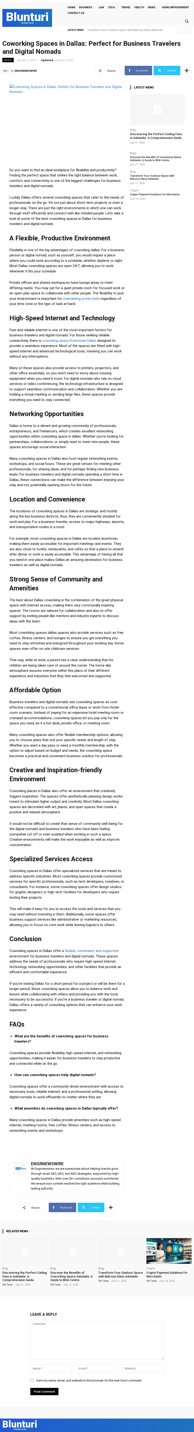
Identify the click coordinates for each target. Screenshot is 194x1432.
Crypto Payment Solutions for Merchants (112, 30)
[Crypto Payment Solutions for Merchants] (169, 1251)
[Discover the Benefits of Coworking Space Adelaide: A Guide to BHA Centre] (73, 1251)
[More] (187, 70)
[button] (187, 21)
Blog (8, 60)
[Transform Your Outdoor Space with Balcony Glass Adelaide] (121, 1251)
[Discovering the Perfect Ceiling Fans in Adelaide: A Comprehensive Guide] (157, 109)
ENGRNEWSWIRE (26, 70)
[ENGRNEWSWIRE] (6, 70)
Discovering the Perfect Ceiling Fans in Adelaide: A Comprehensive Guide (156, 136)
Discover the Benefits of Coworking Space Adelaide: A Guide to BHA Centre (155, 159)
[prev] (181, 30)
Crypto (134, 190)
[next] (189, 30)
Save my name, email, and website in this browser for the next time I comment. (89, 1380)
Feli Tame (7, 1284)
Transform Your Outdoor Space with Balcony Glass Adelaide (152, 177)
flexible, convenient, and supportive (92, 951)
